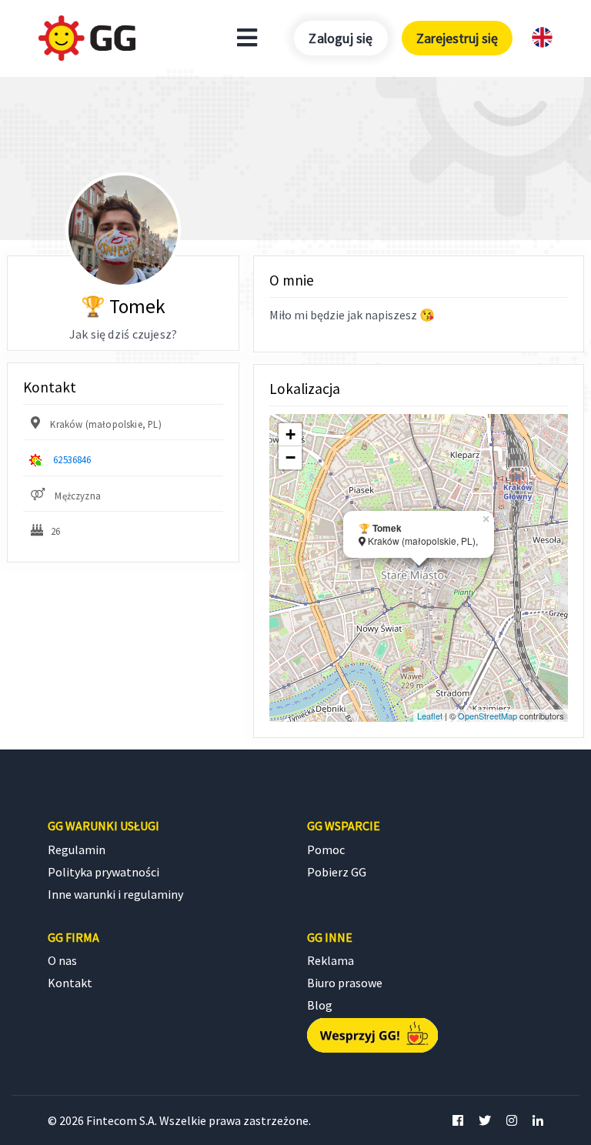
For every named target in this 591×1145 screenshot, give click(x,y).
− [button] (290, 457)
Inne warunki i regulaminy (115, 894)
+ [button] (290, 434)
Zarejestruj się (457, 38)
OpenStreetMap (487, 715)
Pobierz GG (336, 872)
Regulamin (76, 849)
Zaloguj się (340, 38)
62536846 (72, 459)
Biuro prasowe (344, 982)
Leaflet (429, 715)
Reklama (330, 960)
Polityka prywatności (103, 872)
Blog (319, 1005)
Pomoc (326, 849)
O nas (62, 960)
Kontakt (70, 982)
